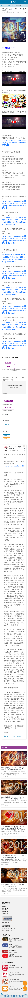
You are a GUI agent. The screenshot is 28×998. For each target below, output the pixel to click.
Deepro (11, 944)
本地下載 (8, 407)
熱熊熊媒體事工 (13, 950)
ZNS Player (12, 965)
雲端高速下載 (8, 401)
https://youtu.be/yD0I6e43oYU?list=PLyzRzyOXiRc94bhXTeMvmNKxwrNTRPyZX (14, 142)
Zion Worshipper (14, 979)
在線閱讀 (8, 363)
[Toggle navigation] (2, 2)
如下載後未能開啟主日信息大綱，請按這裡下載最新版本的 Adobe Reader (14, 370)
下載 (8, 367)
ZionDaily (11, 986)
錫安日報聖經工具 (14, 938)
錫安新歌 (11, 955)
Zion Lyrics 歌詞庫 (14, 972)
